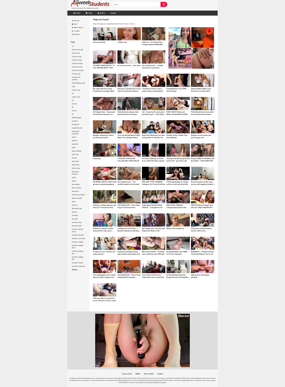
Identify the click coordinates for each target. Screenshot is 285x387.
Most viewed (78, 27)
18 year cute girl (77, 50)
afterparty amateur (75, 173)
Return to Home (129, 24)
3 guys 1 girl (76, 97)
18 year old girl (77, 60)
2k (72, 93)
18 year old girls (77, 63)
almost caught (77, 198)
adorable (75, 144)
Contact (113, 13)
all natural (75, 191)
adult (73, 147)
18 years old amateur (76, 78)
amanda (75, 215)
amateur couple (77, 263)
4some (74, 111)
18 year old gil (76, 56)
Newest (76, 20)
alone (74, 202)
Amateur (75, 219)
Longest (77, 31)
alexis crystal (76, 188)
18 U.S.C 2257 (149, 374)
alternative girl (77, 208)
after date (75, 161)
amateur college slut (77, 258)
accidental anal (77, 128)
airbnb (74, 181)
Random (77, 34)
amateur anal (76, 222)
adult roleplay (76, 151)
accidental (75, 124)
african (74, 158)
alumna (74, 212)
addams (75, 141)
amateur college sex (77, 252)
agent (74, 177)
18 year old (75, 53)
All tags (75, 270)
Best (75, 24)
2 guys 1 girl (76, 90)
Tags (90, 13)
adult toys (75, 154)
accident (75, 121)
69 (73, 114)
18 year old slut (77, 67)
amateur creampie (78, 266)
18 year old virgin (78, 70)
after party (75, 165)
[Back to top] (278, 380)
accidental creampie (75, 132)
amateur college (77, 242)
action (74, 137)
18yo (73, 86)
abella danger (76, 117)
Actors (102, 13)
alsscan (74, 205)
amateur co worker (78, 238)
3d (73, 100)
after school (76, 168)
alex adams (76, 184)
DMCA (137, 374)
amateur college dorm (77, 246)
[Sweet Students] (90, 3)
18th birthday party (78, 83)
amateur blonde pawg (77, 230)
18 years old (76, 74)
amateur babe (77, 226)
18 (73, 46)
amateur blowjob (78, 235)
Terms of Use (127, 374)
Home (78, 13)
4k (72, 107)
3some (74, 104)
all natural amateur (78, 195)
